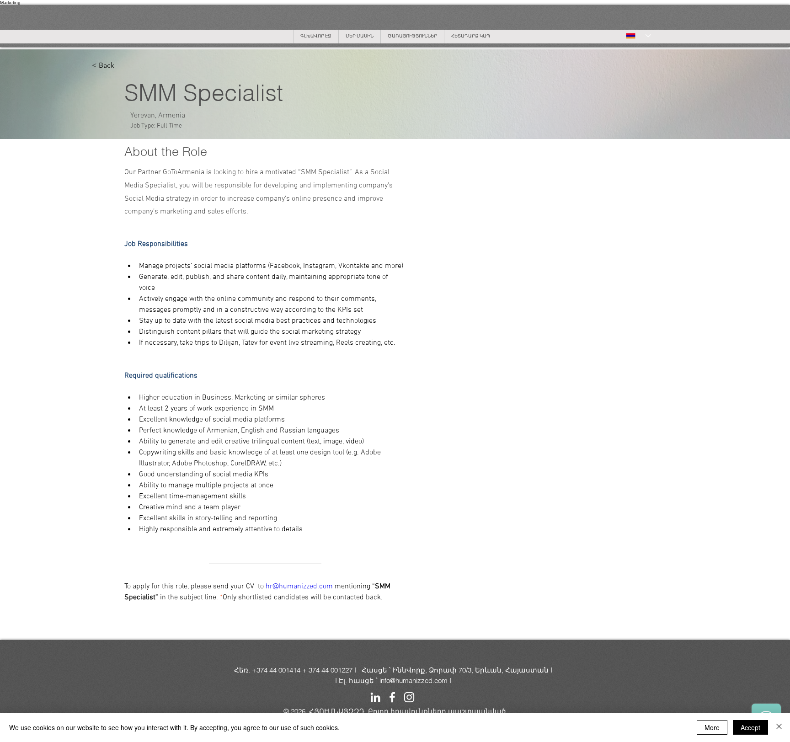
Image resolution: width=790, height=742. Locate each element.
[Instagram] (409, 697)
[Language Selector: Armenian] (638, 36)
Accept (750, 727)
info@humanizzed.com (413, 680)
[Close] (779, 727)
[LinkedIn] (375, 697)
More (712, 727)
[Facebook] (392, 697)
